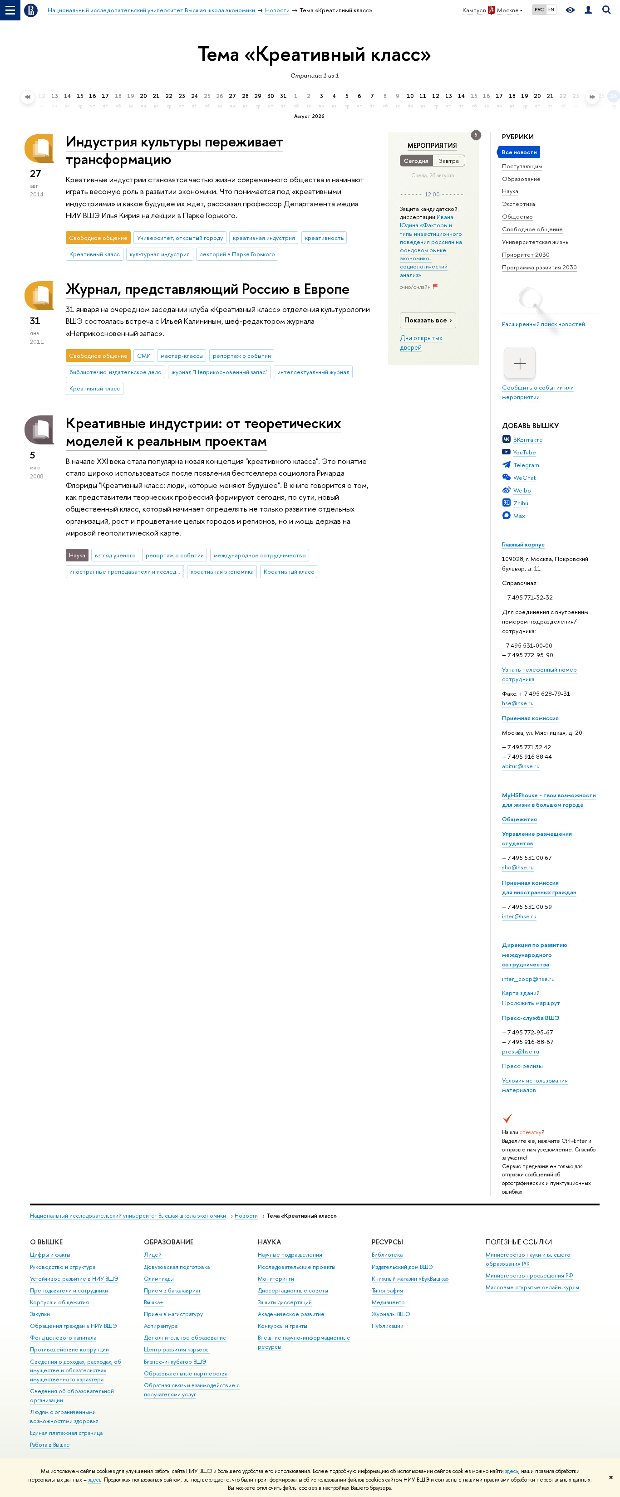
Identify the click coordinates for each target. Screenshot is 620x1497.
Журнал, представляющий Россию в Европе (207, 288)
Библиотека (387, 1254)
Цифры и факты (50, 1254)
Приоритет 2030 (526, 254)
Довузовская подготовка (177, 1267)
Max (519, 516)
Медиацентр (388, 1302)
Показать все (425, 320)
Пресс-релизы (522, 1066)
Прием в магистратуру (173, 1314)
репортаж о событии (242, 355)
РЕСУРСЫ (387, 1242)
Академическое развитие (291, 1314)
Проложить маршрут (531, 1003)
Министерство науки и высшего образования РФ (528, 1259)
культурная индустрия (160, 254)
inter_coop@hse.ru (528, 979)
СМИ (144, 355)
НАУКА (269, 1242)
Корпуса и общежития (59, 1302)
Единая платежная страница (66, 1433)
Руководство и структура (62, 1267)
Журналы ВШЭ (391, 1314)
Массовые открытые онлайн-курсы (532, 1287)
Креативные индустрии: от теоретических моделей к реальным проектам (203, 431)
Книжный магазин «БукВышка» (410, 1278)
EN (551, 9)
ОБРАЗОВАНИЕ (168, 1242)
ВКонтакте (528, 439)
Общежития (519, 819)
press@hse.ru (520, 1051)
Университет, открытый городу (180, 238)
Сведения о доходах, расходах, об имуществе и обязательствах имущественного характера (75, 1371)
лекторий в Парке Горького (237, 254)
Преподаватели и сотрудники (69, 1290)
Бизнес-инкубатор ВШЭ (175, 1361)
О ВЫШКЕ (46, 1242)
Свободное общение (532, 229)
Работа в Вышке (50, 1444)
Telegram (526, 465)
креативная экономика (222, 571)
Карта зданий (521, 993)
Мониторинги (276, 1278)
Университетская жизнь (535, 242)
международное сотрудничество (260, 555)
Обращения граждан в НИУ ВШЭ (73, 1326)
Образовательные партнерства (185, 1373)
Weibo (522, 490)
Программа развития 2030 (539, 267)
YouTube (524, 452)
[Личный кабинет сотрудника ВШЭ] (588, 10)
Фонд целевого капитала (63, 1337)
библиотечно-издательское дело (115, 372)
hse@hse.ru (518, 703)
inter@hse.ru (519, 916)
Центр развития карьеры (177, 1349)
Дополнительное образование (185, 1337)
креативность (324, 238)
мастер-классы (182, 355)
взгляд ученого (115, 555)
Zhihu (520, 503)
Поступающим (522, 166)
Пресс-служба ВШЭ (531, 1018)
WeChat (524, 477)
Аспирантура (160, 1326)
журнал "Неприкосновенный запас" (219, 372)
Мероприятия (432, 145)
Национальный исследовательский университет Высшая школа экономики (128, 1215)
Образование (521, 179)
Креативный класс (94, 254)
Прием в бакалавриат (172, 1290)
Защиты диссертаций (285, 1302)
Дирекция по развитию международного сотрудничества (534, 954)
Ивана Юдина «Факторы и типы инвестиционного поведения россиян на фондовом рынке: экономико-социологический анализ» (431, 245)
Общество (517, 216)
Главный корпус (523, 544)
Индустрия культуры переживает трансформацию (174, 150)
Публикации (387, 1326)
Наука (510, 191)
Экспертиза (518, 204)
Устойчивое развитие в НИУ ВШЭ (74, 1278)
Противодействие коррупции (69, 1349)
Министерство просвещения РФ (529, 1275)
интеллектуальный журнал (313, 372)
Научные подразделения (290, 1254)
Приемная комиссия (530, 718)
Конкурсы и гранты (282, 1326)
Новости (246, 1215)
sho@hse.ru (518, 867)
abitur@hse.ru (521, 766)
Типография (387, 1290)
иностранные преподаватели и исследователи (126, 571)
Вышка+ (154, 1302)
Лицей (153, 1254)
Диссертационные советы (293, 1290)
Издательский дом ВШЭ (402, 1267)
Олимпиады (159, 1278)
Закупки (40, 1314)
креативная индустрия (264, 238)
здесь (511, 1471)
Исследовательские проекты (296, 1267)
